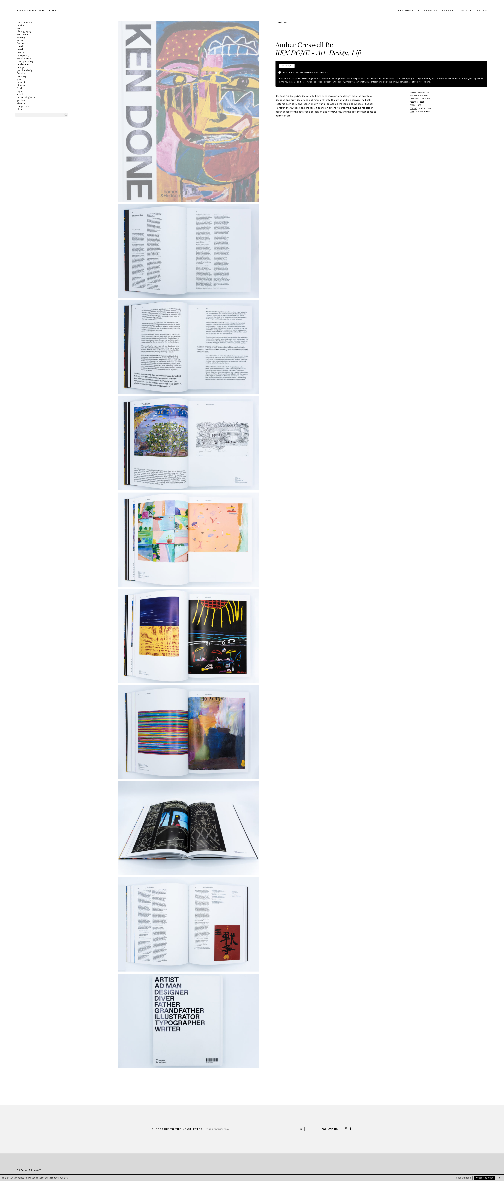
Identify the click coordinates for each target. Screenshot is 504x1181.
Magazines (23, 106)
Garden (21, 100)
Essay (20, 40)
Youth (20, 79)
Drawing (21, 76)
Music (20, 46)
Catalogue (404, 10)
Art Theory (22, 34)
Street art (22, 103)
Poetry (20, 52)
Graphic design (25, 70)
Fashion (21, 73)
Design (21, 67)
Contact (465, 10)
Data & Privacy (29, 1170)
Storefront (428, 10)
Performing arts (26, 97)
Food (19, 88)
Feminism (22, 43)
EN (485, 10)
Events (448, 10)
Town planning (25, 61)
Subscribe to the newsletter (177, 1129)
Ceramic (21, 82)
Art (18, 28)
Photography (24, 31)
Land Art (21, 25)
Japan (20, 91)
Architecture (24, 58)
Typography (23, 55)
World (20, 94)
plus (19, 109)
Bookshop (282, 22)
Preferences (463, 1178)
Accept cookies (485, 1178)
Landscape (23, 64)
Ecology (21, 37)
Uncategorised (25, 22)
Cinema (21, 85)
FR (479, 10)
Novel (20, 49)
